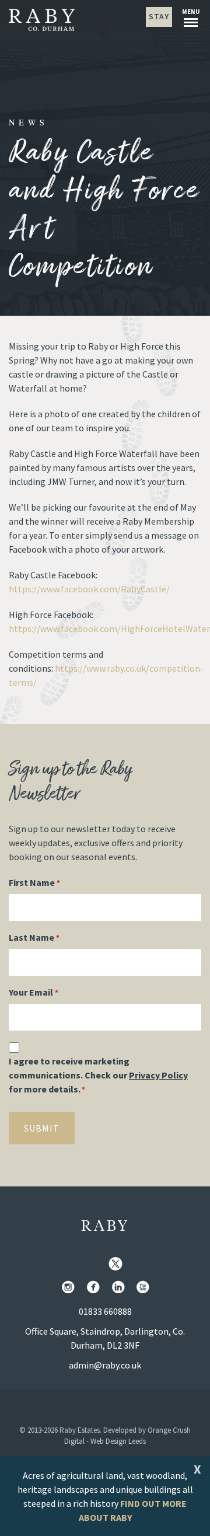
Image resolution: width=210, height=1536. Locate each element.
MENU (191, 12)
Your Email (33, 992)
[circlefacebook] (95, 1288)
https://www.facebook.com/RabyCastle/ (89, 589)
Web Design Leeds (118, 1441)
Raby (105, 1226)
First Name (34, 882)
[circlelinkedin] (121, 1288)
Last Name (34, 937)
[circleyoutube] (145, 1288)
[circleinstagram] (70, 1288)
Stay (159, 17)
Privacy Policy (158, 1075)
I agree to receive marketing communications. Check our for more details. (98, 1075)
